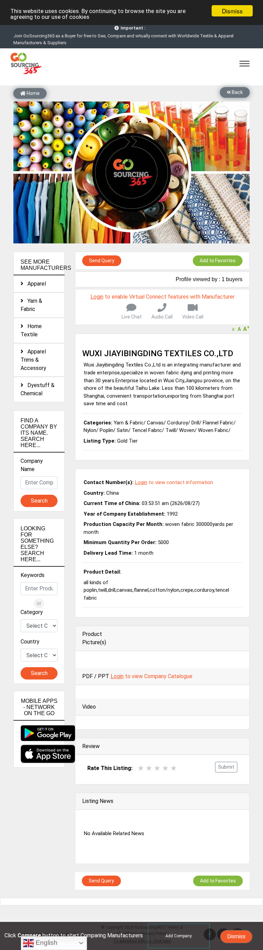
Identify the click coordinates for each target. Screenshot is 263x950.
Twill (170, 430)
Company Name (32, 465)
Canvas (155, 423)
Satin (122, 430)
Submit (226, 767)
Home (33, 93)
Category (32, 612)
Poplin (106, 430)
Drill (195, 423)
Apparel (34, 283)
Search (39, 500)
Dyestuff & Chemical (37, 389)
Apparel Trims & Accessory (33, 359)
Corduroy (177, 423)
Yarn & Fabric (31, 305)
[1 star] (141, 768)
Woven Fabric (213, 430)
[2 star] (149, 768)
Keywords (33, 575)
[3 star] (157, 768)
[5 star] (174, 768)
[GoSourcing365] (25, 63)
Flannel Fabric (218, 423)
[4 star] (165, 768)
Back (237, 92)
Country (30, 641)
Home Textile (31, 330)
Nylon (90, 430)
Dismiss (232, 11)
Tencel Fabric (147, 430)
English (46, 942)
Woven (187, 430)
